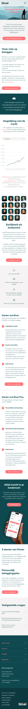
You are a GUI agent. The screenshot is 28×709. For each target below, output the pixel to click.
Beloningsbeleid (6, 697)
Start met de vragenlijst (14, 384)
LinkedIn (7, 682)
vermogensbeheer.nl (9, 181)
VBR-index (7, 177)
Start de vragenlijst (10, 592)
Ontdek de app (14, 504)
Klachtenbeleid (6, 700)
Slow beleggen (9, 82)
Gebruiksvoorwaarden (8, 695)
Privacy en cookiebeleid (8, 693)
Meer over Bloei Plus (14, 471)
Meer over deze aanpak (11, 88)
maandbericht (15, 680)
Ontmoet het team (14, 260)
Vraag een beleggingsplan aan (14, 38)
